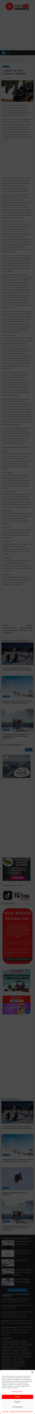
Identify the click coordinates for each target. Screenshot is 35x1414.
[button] (32, 1372)
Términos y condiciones (27, 1411)
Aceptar (17, 1396)
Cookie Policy (5, 1411)
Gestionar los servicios (17, 1391)
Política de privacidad (15, 1411)
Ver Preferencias (17, 1407)
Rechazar (17, 1402)
